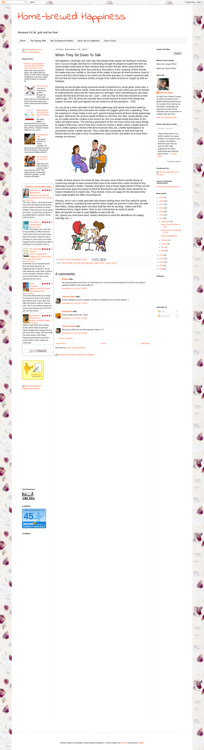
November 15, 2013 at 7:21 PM (74, 318)
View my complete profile (167, 117)
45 (28, 516)
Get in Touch (110, 40)
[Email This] (93, 259)
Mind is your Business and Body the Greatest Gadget (39, 318)
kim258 (123, 743)
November (165, 222)
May (163, 251)
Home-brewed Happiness (71, 17)
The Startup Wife (38, 40)
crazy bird (76, 263)
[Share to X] (99, 259)
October (164, 240)
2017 (161, 204)
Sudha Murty (29, 293)
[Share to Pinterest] (104, 259)
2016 (161, 208)
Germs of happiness (169, 236)
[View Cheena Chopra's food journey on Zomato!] (169, 175)
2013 (161, 218)
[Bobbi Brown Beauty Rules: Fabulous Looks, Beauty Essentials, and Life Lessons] (26, 198)
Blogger (141, 743)
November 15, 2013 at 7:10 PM (74, 303)
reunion (108, 263)
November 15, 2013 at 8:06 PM (74, 333)
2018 (161, 201)
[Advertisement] (35, 439)
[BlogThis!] (96, 259)
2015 (161, 211)
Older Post (145, 343)
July (163, 247)
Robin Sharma (30, 261)
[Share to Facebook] (102, 259)
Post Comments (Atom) (75, 348)
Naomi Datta (36, 227)
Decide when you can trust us (42, 159)
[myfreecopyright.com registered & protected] (35, 388)
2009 (161, 266)
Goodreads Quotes (174, 161)
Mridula (65, 279)
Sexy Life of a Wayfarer (89, 40)
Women (114, 263)
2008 (161, 269)
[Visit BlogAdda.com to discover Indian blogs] (35, 52)
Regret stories (99, 263)
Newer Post (60, 343)
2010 (161, 262)
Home (23, 40)
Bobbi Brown (29, 200)
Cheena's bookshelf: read (38, 186)
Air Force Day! (42, 86)
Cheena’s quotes (165, 128)
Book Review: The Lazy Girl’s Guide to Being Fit (43, 113)
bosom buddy (67, 263)
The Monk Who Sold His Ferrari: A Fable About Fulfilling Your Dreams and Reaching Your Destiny (37, 254)
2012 (161, 255)
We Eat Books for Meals (61, 40)
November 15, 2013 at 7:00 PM (74, 288)
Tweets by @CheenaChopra (168, 187)
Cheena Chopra (68, 297)
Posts (162, 311)
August (164, 244)
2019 (161, 197)
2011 (161, 259)
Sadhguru (35, 323)
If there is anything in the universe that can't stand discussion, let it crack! (34, 66)
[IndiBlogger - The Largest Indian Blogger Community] (33, 379)
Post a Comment (65, 338)
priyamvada (67, 311)
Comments (164, 316)
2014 (161, 215)
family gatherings (87, 263)
